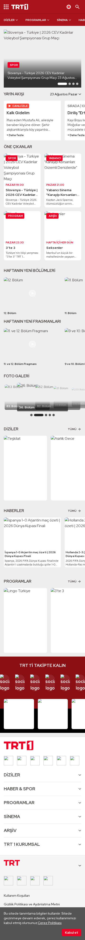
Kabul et (71, 932)
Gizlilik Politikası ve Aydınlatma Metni (32, 904)
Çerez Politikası (50, 923)
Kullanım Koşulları (17, 895)
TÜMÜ (72, 429)
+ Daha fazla (15, 135)
